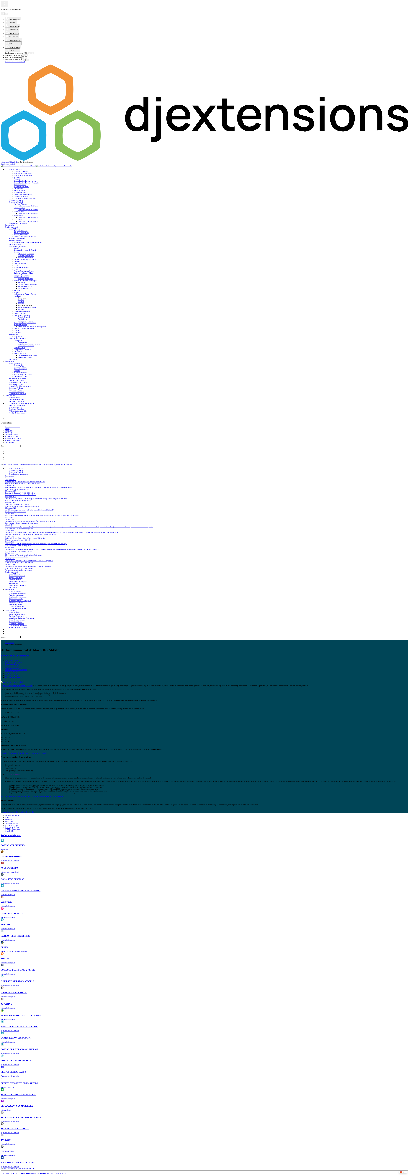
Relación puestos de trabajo (23, 173)
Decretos (17, 371)
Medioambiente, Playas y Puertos (25, 294)
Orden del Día (18, 365)
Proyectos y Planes (15, 390)
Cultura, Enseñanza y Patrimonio (25, 259)
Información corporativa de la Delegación (32, 327)
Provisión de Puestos (21, 192)
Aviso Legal (9, 432)
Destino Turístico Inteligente (27, 284)
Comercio (17, 252)
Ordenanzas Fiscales (16, 384)
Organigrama (18, 336)
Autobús (21, 302)
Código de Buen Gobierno (18, 413)
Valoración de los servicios (18, 411)
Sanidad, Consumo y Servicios (24, 328)
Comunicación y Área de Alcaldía (25, 250)
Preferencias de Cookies (13, 438)
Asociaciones (22, 319)
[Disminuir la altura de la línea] (22, 57)
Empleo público (14, 397)
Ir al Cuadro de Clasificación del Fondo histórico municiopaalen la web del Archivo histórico (32, 796)
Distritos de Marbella (16, 202)
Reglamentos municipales (18, 382)
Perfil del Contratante (16, 401)
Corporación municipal (17, 238)
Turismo (16, 330)
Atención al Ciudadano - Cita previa (21, 403)
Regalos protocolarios (21, 235)
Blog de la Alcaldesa (20, 231)
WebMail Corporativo (12, 440)
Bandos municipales (20, 373)
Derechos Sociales (20, 263)
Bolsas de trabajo (19, 190)
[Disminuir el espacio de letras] (24, 60)
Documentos (9, 361)
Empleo (16, 265)
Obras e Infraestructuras (22, 311)
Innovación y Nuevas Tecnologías (25, 281)
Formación (17, 179)
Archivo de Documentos (17, 394)
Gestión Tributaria (20, 353)
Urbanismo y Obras (16, 200)
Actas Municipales (15, 363)
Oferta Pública (10, 396)
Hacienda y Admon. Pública (23, 273)
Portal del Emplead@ (21, 171)
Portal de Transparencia (17, 405)
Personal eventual (15, 244)
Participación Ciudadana (22, 315)
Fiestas (16, 269)
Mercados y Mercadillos (26, 256)
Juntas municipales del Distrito (28, 206)
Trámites (21, 304)
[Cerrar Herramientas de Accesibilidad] (6, 14)
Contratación (18, 351)
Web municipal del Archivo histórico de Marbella (17, 812)
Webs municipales (11, 835)
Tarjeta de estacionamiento (27, 307)
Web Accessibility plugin (9, 162)
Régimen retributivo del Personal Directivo (28, 242)
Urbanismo (17, 332)
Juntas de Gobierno (20, 367)
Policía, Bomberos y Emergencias (25, 323)
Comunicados (9, 225)
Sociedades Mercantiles (26, 346)
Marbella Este (18, 215)
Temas (7, 429)
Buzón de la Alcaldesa (21, 233)
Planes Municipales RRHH (23, 194)
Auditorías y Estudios (16, 392)
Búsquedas (8, 431)
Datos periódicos (19, 348)
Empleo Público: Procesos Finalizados (26, 183)
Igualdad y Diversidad (21, 275)
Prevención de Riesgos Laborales (25, 198)
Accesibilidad (9, 442)
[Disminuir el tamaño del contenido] (29, 53)
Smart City (21, 282)
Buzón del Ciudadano (16, 409)
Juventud (17, 290)
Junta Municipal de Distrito (23, 374)
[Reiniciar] (2, 13)
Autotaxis (21, 300)
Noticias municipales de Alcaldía (25, 236)
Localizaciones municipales (18, 223)
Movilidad (17, 296)
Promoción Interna (20, 185)
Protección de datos (11, 436)
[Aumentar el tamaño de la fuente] (26, 55)
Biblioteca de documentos (15, 655)
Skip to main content (8, 164)
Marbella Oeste (19, 212)
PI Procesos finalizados (21, 187)
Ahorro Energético (24, 288)
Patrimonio (13, 359)
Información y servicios (26, 254)
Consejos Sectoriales (20, 376)
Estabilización (18, 189)
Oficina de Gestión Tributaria (27, 355)
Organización (13, 334)
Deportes (17, 261)
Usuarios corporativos (12, 427)
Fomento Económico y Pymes (24, 271)
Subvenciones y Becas (16, 399)
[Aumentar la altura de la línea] (26, 57)
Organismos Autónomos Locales (29, 344)
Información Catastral (25, 357)
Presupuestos (18, 340)
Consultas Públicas (15, 407)
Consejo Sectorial (24, 317)
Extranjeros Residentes (21, 267)
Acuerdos (17, 177)
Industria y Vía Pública (21, 277)
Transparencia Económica (22, 350)
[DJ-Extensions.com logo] (204, 160)
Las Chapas (18, 219)
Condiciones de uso (11, 434)
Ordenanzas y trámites (25, 321)
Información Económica (17, 338)
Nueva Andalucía (19, 208)
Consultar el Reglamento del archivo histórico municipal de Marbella (24, 753)
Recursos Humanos (15, 169)
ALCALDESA (14, 229)
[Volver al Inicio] (36, 166)
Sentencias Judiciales (16, 388)
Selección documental (12, 774)
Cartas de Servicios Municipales (20, 386)
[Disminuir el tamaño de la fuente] (23, 55)
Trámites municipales (16, 380)
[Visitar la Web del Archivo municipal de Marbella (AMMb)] (12, 682)
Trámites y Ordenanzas (25, 258)
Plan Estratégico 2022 (25, 286)
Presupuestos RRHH (21, 196)
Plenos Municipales (20, 369)
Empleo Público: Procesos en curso (25, 181)
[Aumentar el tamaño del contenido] (32, 53)
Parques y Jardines (20, 313)
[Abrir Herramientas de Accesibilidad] (4, 4)
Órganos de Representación (23, 175)
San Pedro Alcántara (20, 204)
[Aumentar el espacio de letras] (27, 60)
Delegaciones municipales (18, 246)
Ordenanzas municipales (17, 378)
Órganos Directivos (15, 240)
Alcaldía (16, 248)
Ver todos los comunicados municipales (18, 570)
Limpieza (17, 292)
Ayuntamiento (22, 342)
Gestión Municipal (11, 227)
